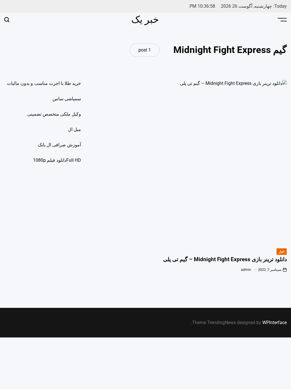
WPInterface (274, 322)
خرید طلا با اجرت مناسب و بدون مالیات (44, 83)
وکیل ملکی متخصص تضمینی (54, 114)
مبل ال (74, 129)
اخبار (281, 251)
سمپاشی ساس (67, 98)
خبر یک (145, 19)
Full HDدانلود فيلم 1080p (57, 160)
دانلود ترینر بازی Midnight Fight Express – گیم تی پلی (225, 259)
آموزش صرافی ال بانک (59, 145)
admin (246, 270)
